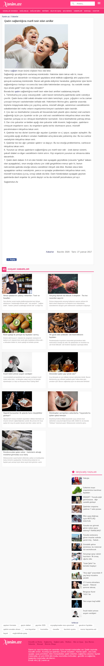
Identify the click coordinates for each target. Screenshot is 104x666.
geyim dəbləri (26, 625)
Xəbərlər (78, 11)
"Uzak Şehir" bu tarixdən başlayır (89, 564)
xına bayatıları (30, 629)
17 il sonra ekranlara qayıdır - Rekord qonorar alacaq (91, 584)
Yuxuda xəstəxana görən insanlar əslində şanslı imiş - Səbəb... (92, 537)
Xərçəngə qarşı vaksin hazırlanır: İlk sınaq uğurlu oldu (92, 556)
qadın (17, 91)
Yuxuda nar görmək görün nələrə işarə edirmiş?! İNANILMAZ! (92, 527)
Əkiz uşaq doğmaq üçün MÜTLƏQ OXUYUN (90, 518)
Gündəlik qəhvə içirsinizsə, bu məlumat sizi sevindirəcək (92, 546)
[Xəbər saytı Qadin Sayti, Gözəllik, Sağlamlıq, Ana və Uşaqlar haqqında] (12, 4)
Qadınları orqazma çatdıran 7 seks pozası (92, 507)
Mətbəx (45, 11)
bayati (5, 633)
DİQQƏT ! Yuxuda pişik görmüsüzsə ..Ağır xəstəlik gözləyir (92, 499)
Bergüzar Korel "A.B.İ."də (89, 593)
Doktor (96, 11)
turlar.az (75, 623)
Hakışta (86, 478)
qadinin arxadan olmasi (11, 629)
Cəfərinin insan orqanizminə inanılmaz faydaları (92, 490)
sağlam (13, 71)
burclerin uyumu (70, 629)
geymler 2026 (40, 625)
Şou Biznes (67, 11)
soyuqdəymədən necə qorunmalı (62, 625)
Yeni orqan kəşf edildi (91, 601)
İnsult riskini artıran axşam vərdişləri (90, 612)
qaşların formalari (9, 625)
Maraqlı (87, 11)
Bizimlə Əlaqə (50, 644)
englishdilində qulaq (20, 633)
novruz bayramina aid (88, 629)
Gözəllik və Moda (10, 11)
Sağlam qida (35, 11)
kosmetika (44, 629)
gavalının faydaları (85, 625)
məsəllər (56, 629)
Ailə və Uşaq (55, 11)
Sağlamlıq (24, 11)
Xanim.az (6, 16)
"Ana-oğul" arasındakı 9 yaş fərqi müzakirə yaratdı (92, 575)
